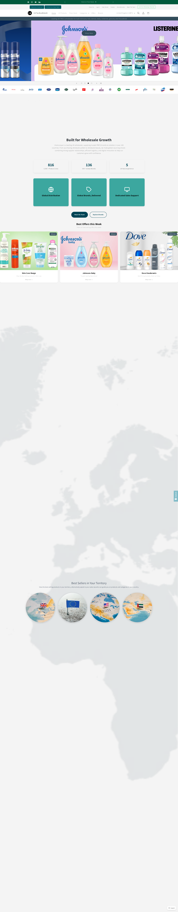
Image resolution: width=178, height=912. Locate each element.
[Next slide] (97, 83)
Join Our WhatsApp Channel (146, 7)
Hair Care (33, 131)
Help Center (105, 7)
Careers (113, 7)
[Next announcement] (113, 2)
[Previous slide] (77, 83)
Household (137, 131)
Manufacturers (121, 7)
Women (115, 131)
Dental (73, 131)
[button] (84, 13)
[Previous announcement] (65, 2)
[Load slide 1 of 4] (81, 83)
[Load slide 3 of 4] (88, 83)
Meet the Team (79, 215)
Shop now (15, 68)
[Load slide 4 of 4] (91, 83)
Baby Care (54, 131)
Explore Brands (98, 215)
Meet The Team (131, 7)
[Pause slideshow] (101, 83)
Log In (98, 7)
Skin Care (95, 131)
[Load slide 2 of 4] (85, 83)
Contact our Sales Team (52, 7)
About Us (91, 7)
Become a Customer (37, 7)
